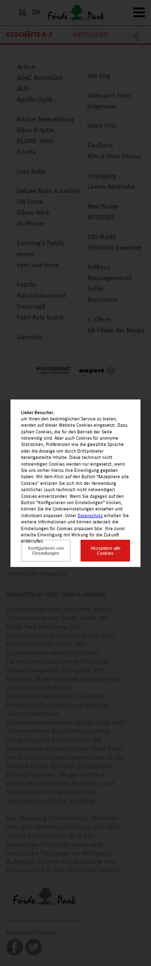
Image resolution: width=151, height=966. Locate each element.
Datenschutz (90, 516)
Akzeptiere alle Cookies (105, 551)
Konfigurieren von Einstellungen (46, 551)
